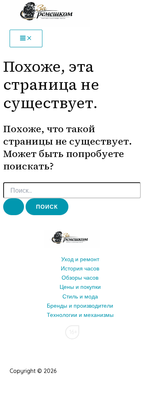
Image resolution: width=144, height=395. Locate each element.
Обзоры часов (80, 277)
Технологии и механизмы (80, 314)
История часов (80, 268)
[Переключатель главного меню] (26, 38)
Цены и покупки (80, 286)
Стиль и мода (80, 296)
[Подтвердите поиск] (13, 206)
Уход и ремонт (80, 259)
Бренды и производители (80, 305)
